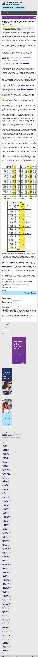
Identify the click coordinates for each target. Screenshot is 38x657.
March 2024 (5, 482)
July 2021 (5, 525)
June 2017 (5, 591)
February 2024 (6, 484)
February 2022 (6, 516)
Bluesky (6, 327)
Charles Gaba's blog (15, 287)
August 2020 (5, 540)
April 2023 (5, 497)
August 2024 (5, 476)
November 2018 (6, 568)
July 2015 (5, 622)
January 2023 (6, 501)
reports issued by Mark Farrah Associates (15, 45)
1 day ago (22, 432)
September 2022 (6, 506)
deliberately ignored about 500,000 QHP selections (12, 115)
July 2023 (5, 493)
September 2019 (6, 555)
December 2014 (6, 631)
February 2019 (6, 564)
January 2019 (6, 565)
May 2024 (5, 480)
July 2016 (5, 606)
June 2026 (5, 446)
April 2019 (5, 561)
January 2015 (6, 630)
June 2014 (5, 639)
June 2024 (5, 478)
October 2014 (6, 634)
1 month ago (5, 440)
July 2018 (5, 573)
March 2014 (5, 643)
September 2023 (6, 490)
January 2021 (6, 533)
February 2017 (6, 596)
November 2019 (6, 552)
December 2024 (6, 470)
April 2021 (5, 529)
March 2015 (5, 627)
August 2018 (5, 572)
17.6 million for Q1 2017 (7, 50)
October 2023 (6, 489)
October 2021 (6, 521)
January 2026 (6, 453)
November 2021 (6, 520)
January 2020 (6, 549)
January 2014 (6, 646)
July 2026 (5, 445)
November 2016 (6, 600)
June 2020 (5, 543)
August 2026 (5, 443)
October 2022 (6, 505)
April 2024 (5, 481)
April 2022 (5, 513)
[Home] (12, 4)
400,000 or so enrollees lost (27, 266)
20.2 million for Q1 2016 (29, 48)
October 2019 (6, 553)
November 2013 (6, 648)
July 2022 (5, 509)
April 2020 (5, 545)
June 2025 (5, 462)
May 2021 (5, 528)
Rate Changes (19, 12)
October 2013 (6, 650)
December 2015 (6, 615)
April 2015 (5, 626)
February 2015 (6, 628)
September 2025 (6, 458)
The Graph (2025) (7, 12)
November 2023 (6, 488)
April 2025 (5, 465)
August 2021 (5, 524)
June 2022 (5, 510)
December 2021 (6, 518)
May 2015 (5, 624)
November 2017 (6, 584)
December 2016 (6, 599)
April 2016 (5, 610)
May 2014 (5, 640)
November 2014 (6, 632)
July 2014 (5, 638)
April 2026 (5, 449)
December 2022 (6, 502)
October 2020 (6, 537)
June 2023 (5, 494)
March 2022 (5, 514)
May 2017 (5, 592)
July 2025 (5, 461)
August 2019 (5, 556)
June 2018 (5, 575)
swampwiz (4, 430)
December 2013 (6, 647)
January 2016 (6, 614)
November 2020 (6, 536)
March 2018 (5, 579)
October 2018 (6, 569)
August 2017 (5, 588)
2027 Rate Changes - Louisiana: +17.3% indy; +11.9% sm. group (11, 432)
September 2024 (6, 474)
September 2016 (6, 603)
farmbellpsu (4, 434)
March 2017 (5, 595)
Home (2, 12)
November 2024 (6, 472)
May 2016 (5, 608)
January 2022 (6, 517)
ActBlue (6, 324)
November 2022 (6, 504)
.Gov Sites (13, 12)
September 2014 (6, 635)
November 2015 (6, 616)
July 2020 (5, 541)
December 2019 (6, 551)
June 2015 (5, 623)
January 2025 (6, 469)
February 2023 (6, 500)
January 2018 (6, 581)
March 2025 (5, 466)
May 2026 (5, 447)
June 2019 (5, 559)
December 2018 (6, 567)
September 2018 (6, 571)
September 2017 (6, 587)
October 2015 (6, 618)
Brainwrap (35, 656)
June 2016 (5, 607)
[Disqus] (19, 308)
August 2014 (5, 636)
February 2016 (6, 612)
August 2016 (5, 604)
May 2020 (5, 544)
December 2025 (6, 454)
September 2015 (6, 619)
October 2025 (6, 457)
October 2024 (6, 473)
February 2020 (6, 548)
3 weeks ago (14, 435)
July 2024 (5, 477)
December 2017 (6, 583)
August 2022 (5, 508)
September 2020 (6, 539)
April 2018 (5, 577)
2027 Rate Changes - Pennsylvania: (7, 435)
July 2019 (5, 557)
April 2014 (5, 642)
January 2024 (6, 485)
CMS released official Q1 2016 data (8, 112)
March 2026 (5, 450)
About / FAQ (31, 12)
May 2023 (5, 496)
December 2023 (6, 486)
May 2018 (5, 576)
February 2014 (6, 644)
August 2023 (5, 492)
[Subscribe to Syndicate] (2, 653)
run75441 (3, 437)
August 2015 (5, 620)
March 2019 (5, 563)
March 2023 (5, 498)
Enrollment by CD (25, 12)
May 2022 (5, 512)
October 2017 (6, 585)
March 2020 (5, 547)
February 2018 (6, 580)
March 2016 (5, 611)
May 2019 (5, 560)
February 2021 (6, 532)
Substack (6, 326)
